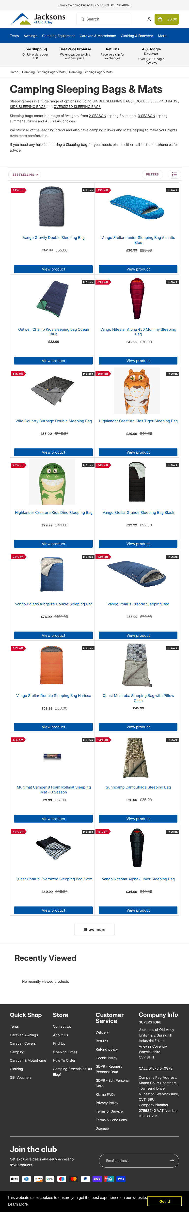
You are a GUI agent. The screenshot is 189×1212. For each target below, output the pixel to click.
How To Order (64, 1060)
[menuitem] (162, 35)
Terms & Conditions (111, 1120)
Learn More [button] (18, 1204)
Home (14, 72)
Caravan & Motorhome (28, 1060)
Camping (17, 1052)
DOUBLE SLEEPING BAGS (156, 101)
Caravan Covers (23, 1043)
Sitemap (102, 1128)
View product (53, 269)
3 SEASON (146, 116)
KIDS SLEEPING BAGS (28, 106)
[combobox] (103, 19)
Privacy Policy (107, 1103)
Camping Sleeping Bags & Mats (43, 72)
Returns (102, 1041)
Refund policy (107, 1049)
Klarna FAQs (105, 1094)
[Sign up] (172, 1160)
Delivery (102, 1032)
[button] (174, 174)
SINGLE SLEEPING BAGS (113, 101)
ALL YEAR (53, 121)
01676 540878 (121, 5)
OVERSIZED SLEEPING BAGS (77, 106)
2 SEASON (97, 116)
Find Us (59, 1043)
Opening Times (65, 1052)
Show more (94, 929)
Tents (14, 1026)
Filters (152, 174)
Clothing (16, 1069)
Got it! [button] (164, 1201)
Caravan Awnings (24, 1035)
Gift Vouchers (21, 1077)
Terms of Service (109, 1111)
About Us (60, 1035)
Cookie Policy (106, 1058)
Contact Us (62, 1026)
